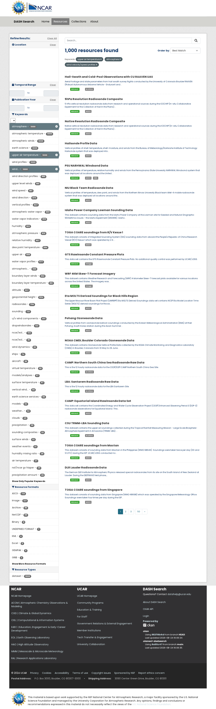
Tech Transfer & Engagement (94, 637)
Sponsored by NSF (124, 673)
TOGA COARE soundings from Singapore (93, 490)
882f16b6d (158, 634)
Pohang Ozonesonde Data (84, 318)
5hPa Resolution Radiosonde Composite (94, 99)
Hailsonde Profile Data (81, 143)
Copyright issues (101, 673)
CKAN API (148, 609)
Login (146, 616)
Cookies (46, 673)
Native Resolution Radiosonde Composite (95, 121)
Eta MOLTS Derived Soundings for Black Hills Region (101, 296)
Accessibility (62, 673)
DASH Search (24, 21)
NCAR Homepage (21, 596)
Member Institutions (89, 630)
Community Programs (90, 602)
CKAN (148, 625)
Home (45, 21)
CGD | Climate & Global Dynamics (31, 613)
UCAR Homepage (87, 596)
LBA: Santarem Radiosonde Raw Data (92, 382)
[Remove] (101, 59)
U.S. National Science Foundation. (151, 704)
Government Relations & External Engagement (104, 623)
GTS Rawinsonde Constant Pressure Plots (94, 254)
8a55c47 (157, 644)
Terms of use (80, 673)
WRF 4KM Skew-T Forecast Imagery (90, 274)
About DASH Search (154, 602)
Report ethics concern (151, 673)
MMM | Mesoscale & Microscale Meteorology (37, 651)
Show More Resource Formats (29, 563)
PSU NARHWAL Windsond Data (86, 166)
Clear (53, 44)
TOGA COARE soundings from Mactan (92, 445)
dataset (74, 89)
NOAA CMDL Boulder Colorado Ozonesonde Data (99, 340)
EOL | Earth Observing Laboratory (30, 637)
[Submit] (196, 41)
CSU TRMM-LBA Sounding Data (87, 423)
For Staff (82, 616)
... (134, 510)
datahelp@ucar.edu (179, 594)
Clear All (52, 38)
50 (138, 511)
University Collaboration (91, 644)
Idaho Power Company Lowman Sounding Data (99, 210)
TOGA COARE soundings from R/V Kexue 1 (94, 232)
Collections (78, 21)
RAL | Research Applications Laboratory (34, 658)
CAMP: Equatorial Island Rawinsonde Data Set (98, 401)
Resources (60, 21)
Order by (163, 50)
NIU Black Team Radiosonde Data (89, 188)
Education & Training (89, 609)
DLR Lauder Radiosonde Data (86, 467)
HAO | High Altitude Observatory (30, 644)
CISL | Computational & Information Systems (37, 620)
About (94, 21)
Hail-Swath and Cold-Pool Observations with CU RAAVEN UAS (109, 77)
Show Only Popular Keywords (28, 481)
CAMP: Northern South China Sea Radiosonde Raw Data (104, 362)
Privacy (34, 673)
